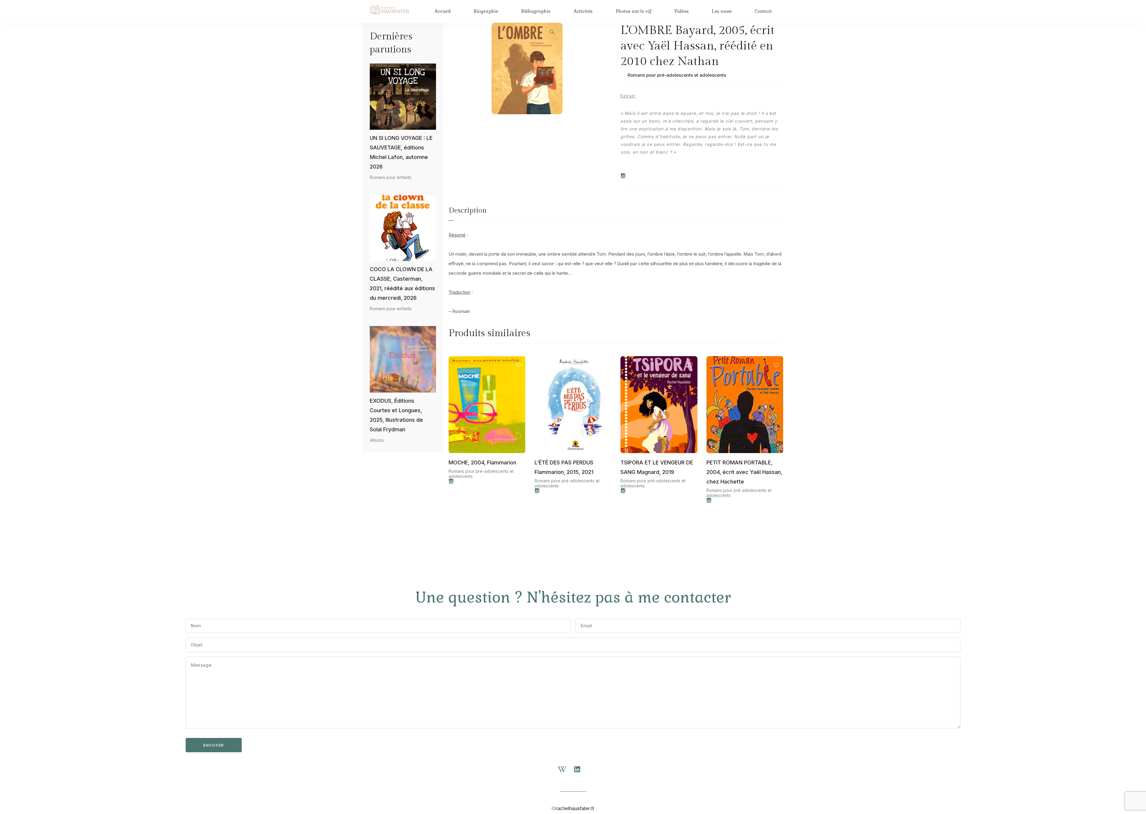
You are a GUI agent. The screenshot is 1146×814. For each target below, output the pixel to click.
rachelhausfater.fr (574, 808)
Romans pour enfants (391, 177)
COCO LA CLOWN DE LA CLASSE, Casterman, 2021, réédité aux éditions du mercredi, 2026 (402, 283)
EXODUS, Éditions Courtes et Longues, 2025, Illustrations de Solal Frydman (396, 415)
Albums (377, 440)
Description (468, 210)
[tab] (468, 213)
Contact (763, 11)
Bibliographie (536, 11)
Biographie (486, 11)
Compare (622, 175)
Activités (583, 11)
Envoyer (213, 745)
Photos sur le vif (633, 11)
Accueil (443, 11)
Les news (722, 11)
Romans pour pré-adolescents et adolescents (677, 75)
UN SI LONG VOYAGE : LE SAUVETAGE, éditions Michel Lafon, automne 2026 (401, 152)
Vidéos (681, 11)
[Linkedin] (581, 773)
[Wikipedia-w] (565, 773)
